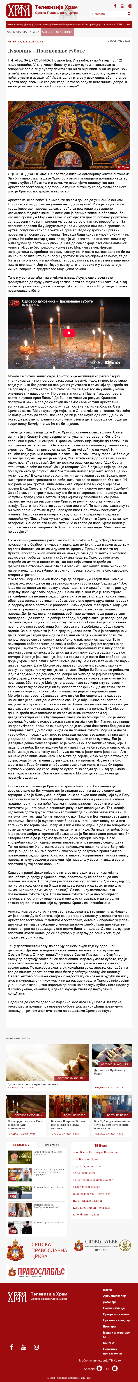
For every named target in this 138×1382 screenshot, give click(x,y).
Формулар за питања (23, 31)
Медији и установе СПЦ (107, 24)
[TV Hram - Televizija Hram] (42, 10)
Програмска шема (72, 24)
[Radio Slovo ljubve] (101, 1245)
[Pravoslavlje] (36, 1272)
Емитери (88, 24)
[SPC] (36, 1250)
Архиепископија (15, 24)
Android (90, 1369)
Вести (107, 1290)
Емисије (57, 24)
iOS (108, 1369)
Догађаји (29, 24)
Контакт (125, 24)
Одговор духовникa (57, 31)
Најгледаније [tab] (21, 1145)
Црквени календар (116, 1320)
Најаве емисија (43, 24)
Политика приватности (112, 1351)
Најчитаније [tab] (52, 1145)
